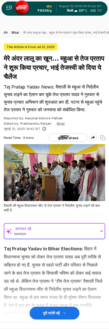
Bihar (61, 123)
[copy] (102, 137)
